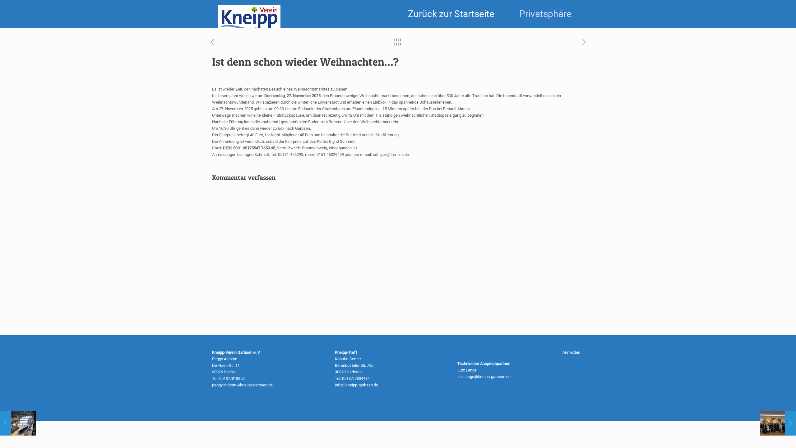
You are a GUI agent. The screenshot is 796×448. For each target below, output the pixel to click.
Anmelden (571, 352)
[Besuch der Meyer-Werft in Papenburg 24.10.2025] (778, 423)
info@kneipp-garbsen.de (356, 385)
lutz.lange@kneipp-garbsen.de (484, 376)
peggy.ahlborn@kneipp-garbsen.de (242, 385)
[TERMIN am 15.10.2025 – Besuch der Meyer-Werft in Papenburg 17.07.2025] (18, 423)
